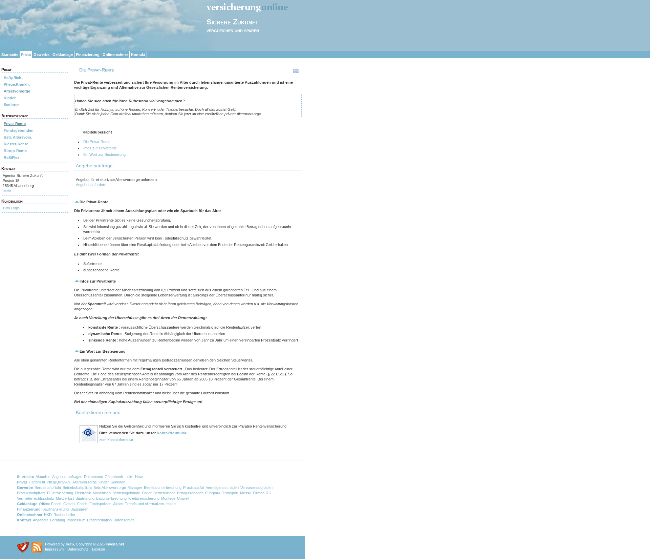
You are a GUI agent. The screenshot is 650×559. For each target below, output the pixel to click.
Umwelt (183, 498)
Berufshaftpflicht (48, 487)
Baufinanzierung (55, 509)
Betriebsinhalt (164, 493)
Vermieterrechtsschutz (35, 498)
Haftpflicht (13, 78)
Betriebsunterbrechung (162, 487)
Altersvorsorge (17, 91)
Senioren (12, 105)
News (140, 477)
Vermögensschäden (222, 487)
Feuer (147, 493)
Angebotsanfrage (94, 165)
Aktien (118, 504)
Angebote (40, 520)
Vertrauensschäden (256, 487)
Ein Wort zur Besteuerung (104, 154)
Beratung (57, 520)
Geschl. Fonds (75, 504)
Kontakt (138, 55)
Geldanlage (62, 55)
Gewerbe (41, 55)
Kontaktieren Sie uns (98, 412)
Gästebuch (114, 477)
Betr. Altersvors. (18, 137)
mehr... (8, 191)
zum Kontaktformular (116, 440)
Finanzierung (88, 55)
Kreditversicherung (143, 498)
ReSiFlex (11, 158)
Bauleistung (84, 498)
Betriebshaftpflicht (77, 487)
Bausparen (79, 509)
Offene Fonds (50, 504)
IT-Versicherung (60, 493)
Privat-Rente (15, 124)
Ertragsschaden (190, 493)
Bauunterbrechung (111, 498)
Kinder (10, 98)
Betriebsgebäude (126, 493)
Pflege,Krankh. (17, 84)
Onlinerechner (115, 55)
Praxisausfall (193, 487)
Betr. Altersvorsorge (109, 487)
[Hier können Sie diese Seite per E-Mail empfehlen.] (295, 72)
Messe (245, 493)
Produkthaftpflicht (31, 493)
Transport (230, 493)
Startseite (9, 55)
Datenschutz (123, 520)
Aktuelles (43, 477)
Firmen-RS (262, 493)
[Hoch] (77, 202)
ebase (171, 504)
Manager (135, 487)
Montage (168, 498)
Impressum (76, 520)
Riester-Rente (16, 144)
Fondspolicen (100, 504)
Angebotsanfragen (67, 477)
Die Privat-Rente (96, 142)
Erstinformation (99, 520)
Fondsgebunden (19, 130)
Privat (26, 55)
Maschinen (102, 493)
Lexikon (98, 549)
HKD (48, 515)
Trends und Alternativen (144, 504)
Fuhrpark (212, 493)
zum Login (11, 208)
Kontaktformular (171, 433)
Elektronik (83, 493)
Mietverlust (65, 498)
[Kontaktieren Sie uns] (88, 442)
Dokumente (93, 477)
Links (129, 477)
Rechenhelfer (64, 515)
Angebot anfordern (91, 185)
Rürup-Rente (15, 151)
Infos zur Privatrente (100, 148)
